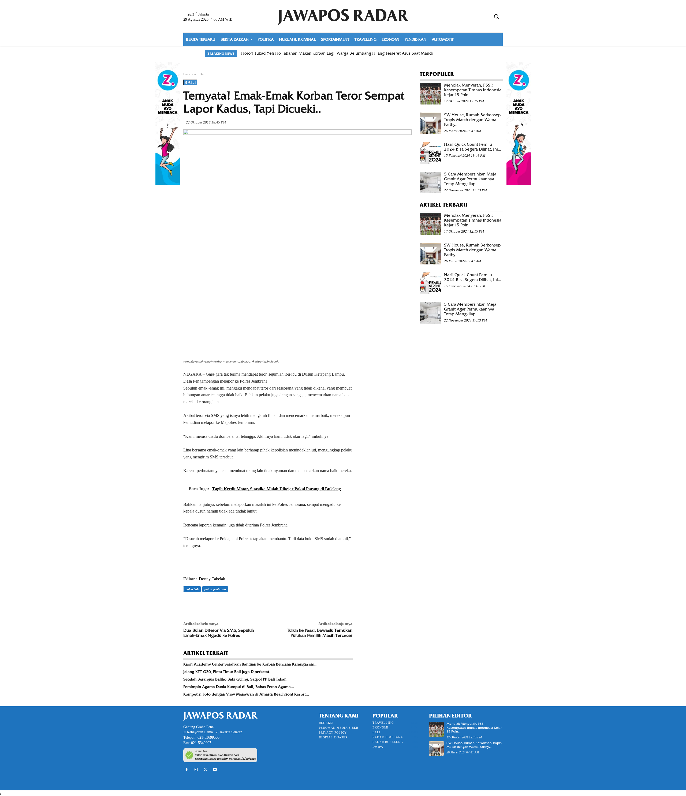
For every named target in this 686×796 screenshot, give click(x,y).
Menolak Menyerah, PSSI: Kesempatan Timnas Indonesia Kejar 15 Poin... (472, 90)
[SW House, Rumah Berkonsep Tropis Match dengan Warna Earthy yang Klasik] (430, 123)
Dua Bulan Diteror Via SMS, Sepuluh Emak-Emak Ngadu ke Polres (218, 633)
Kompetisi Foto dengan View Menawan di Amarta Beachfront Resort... (246, 694)
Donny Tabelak (212, 579)
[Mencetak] (250, 604)
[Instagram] (196, 769)
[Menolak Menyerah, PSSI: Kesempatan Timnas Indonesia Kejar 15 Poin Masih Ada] (430, 93)
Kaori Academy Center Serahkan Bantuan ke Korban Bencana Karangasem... (250, 664)
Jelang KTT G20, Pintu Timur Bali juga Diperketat (226, 671)
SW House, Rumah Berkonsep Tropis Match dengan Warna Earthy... (472, 120)
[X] (201, 604)
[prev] (469, 53)
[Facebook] (188, 604)
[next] (478, 53)
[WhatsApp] (225, 604)
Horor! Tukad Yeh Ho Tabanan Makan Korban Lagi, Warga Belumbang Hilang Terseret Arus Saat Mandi (337, 53)
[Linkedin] (238, 604)
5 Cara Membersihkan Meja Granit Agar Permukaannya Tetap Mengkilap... (470, 179)
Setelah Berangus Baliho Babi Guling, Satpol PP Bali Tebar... (236, 679)
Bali (202, 74)
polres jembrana (215, 589)
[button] (496, 16)
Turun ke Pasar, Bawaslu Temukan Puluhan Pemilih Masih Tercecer (319, 633)
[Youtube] (215, 769)
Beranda (189, 74)
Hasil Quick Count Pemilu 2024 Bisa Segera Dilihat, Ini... (472, 147)
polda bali (192, 589)
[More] (263, 604)
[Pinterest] (213, 604)
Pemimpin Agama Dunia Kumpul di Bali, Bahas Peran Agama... (238, 686)
